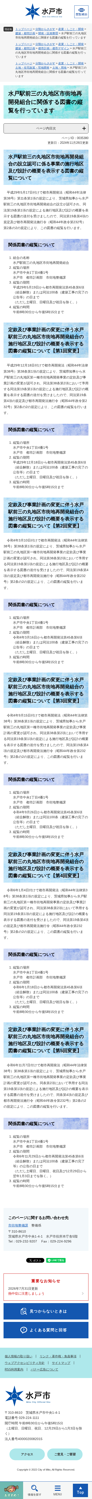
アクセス (27, 1454)
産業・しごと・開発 (71, 29)
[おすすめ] (11, 1490)
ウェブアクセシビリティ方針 (25, 1362)
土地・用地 (59, 67)
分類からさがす (45, 29)
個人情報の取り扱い (18, 1356)
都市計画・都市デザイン (53, 48)
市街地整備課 (18, 1225)
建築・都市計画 (25, 33)
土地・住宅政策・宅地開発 (32, 67)
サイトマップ (61, 1362)
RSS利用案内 (14, 1369)
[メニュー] (57, 1490)
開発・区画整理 (48, 33)
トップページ (23, 29)
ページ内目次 (46, 128)
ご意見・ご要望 (65, 1454)
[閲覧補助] (81, 11)
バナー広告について (44, 1369)
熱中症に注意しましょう (26, 1293)
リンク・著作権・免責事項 (58, 1356)
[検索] (34, 1490)
